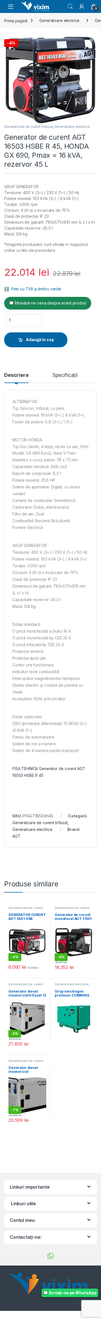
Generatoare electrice (59, 20)
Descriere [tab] (16, 375)
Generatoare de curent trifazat (28, 126)
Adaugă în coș (40, 339)
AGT (16, 836)
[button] (91, 40)
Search (70, 6)
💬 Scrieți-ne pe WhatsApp (70, 1292)
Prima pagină (15, 20)
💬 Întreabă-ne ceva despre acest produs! (47, 303)
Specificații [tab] (64, 375)
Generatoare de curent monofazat (25, 909)
